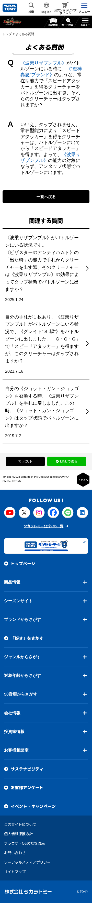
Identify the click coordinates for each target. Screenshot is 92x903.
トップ (7, 34)
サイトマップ (15, 871)
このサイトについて (20, 824)
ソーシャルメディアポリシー (27, 862)
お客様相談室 (16, 750)
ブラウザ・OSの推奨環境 (24, 843)
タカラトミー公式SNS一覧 (43, 526)
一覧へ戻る (46, 196)
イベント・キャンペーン (33, 806)
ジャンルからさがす (22, 657)
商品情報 (12, 582)
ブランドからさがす (22, 619)
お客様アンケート (27, 787)
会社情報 (12, 713)
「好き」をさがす (27, 638)
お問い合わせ (15, 852)
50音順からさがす (20, 694)
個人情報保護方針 (18, 833)
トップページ (23, 563)
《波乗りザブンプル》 (43, 62)
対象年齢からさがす (22, 675)
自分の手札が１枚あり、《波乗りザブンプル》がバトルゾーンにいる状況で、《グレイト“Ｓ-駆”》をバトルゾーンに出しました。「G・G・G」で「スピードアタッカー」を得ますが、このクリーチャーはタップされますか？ (42, 339)
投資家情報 (14, 731)
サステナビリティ (27, 769)
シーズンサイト (18, 601)
